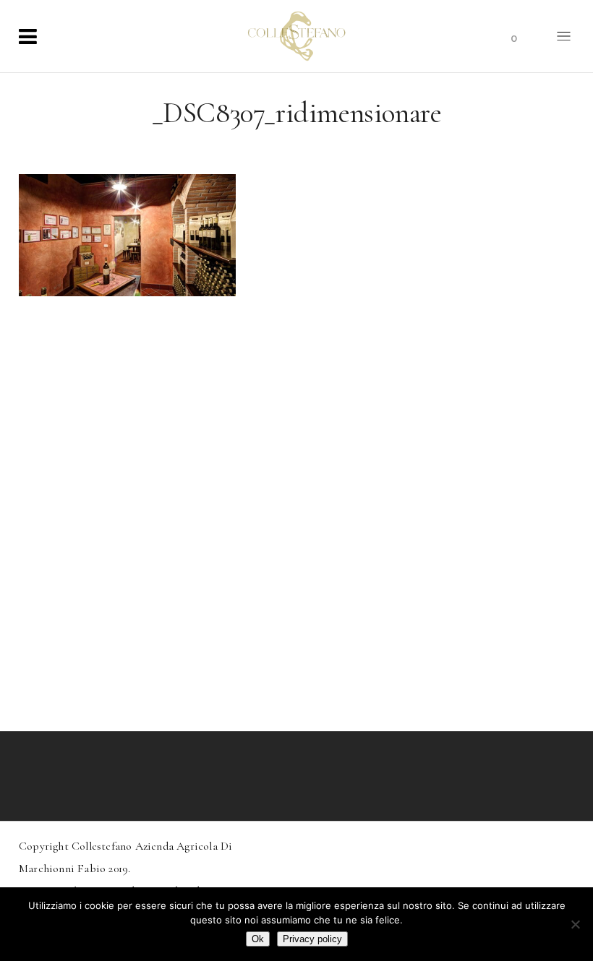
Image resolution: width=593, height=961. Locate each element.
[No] (575, 924)
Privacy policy (312, 939)
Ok (258, 939)
